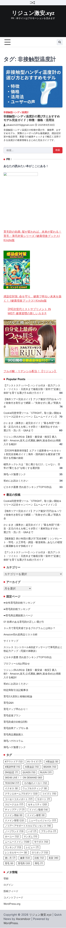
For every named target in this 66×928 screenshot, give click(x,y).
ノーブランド (14, 831)
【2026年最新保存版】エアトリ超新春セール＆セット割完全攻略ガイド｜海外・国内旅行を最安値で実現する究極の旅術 (32, 454)
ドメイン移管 (36, 815)
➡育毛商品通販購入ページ (18, 615)
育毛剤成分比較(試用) (15, 721)
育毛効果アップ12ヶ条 (16, 728)
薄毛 (39, 863)
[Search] (59, 42)
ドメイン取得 (38, 809)
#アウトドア (14, 761)
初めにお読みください (16, 480)
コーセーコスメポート (19, 799)
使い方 (10, 858)
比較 (39, 858)
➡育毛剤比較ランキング (17, 608)
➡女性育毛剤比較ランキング (19, 602)
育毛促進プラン (12, 715)
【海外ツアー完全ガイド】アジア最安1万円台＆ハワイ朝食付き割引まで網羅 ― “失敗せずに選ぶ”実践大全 (32, 403)
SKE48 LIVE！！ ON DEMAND (23, 777)
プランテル (48, 831)
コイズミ (49, 793)
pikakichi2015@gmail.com (20, 125)
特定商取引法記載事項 (16, 689)
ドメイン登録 (14, 815)
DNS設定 (11, 772)
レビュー (32, 847)
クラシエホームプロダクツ (21, 793)
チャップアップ (15, 809)
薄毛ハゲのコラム (13, 740)
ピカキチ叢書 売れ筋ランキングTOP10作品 (28, 486)
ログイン (8, 884)
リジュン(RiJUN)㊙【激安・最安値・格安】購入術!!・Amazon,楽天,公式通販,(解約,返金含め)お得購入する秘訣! (32, 440)
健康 (25, 858)
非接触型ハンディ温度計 (16, 112)
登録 (6, 878)
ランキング (13, 847)
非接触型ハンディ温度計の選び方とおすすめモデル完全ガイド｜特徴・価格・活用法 (32, 118)
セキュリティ (37, 804)
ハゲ (32, 831)
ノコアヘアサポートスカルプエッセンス (28, 825)
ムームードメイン (17, 842)
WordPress (11, 923)
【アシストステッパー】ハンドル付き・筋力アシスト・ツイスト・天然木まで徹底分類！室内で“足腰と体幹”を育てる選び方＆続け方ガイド (32, 389)
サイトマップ (11, 640)
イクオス (11, 788)
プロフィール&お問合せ (17, 663)
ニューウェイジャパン (42, 820)
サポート (43, 799)
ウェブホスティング (35, 788)
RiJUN (46, 772)
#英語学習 (12, 767)
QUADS (29, 772)
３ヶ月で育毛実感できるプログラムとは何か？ (29, 628)
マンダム (30, 836)
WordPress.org (12, 903)
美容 (53, 858)
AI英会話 (32, 767)
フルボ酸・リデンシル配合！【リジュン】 (30, 371)
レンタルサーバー (16, 852)
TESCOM (12, 783)
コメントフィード (13, 897)
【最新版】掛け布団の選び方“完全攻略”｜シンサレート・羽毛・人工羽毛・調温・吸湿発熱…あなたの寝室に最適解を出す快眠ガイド (33, 542)
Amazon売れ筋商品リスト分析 (20, 634)
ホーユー (12, 836)
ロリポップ (40, 852)
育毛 (9, 863)
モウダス (41, 842)
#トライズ (34, 761)
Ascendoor (23, 919)
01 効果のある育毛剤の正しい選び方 (24, 621)
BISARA (49, 767)
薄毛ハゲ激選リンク (15, 474)
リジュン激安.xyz (33, 13)
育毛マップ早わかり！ (16, 709)
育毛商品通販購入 (13, 734)
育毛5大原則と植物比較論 (18, 696)
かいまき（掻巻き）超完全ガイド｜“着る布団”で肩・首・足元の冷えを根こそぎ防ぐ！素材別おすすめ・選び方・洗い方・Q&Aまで (33, 426)
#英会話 (52, 761)
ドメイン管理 (14, 820)
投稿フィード (11, 891)
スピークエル (14, 804)
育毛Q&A (9, 702)
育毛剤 (24, 863)
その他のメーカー (35, 783)
